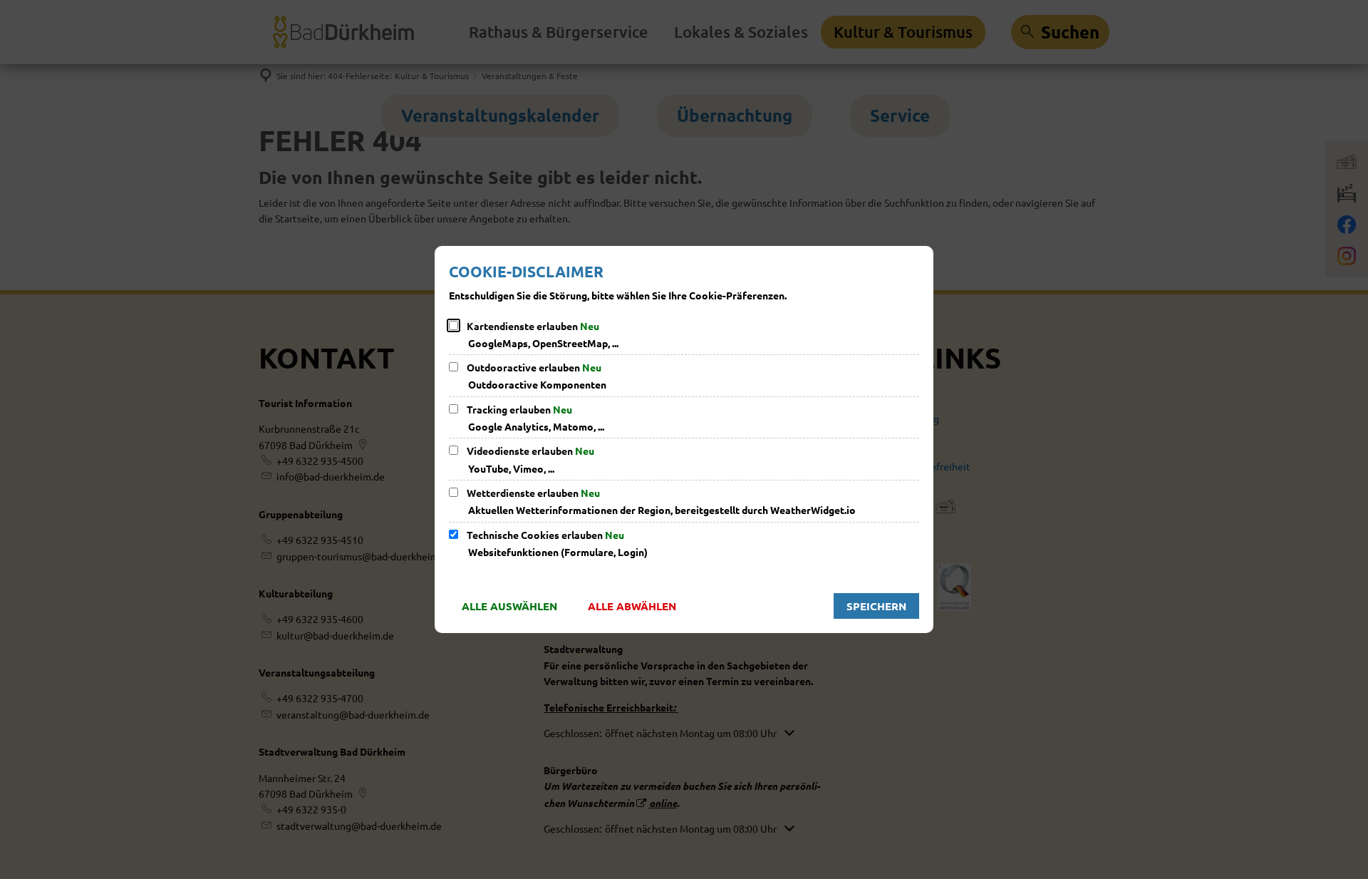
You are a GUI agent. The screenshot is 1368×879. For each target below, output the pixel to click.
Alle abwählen (632, 606)
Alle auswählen (509, 606)
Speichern (876, 606)
